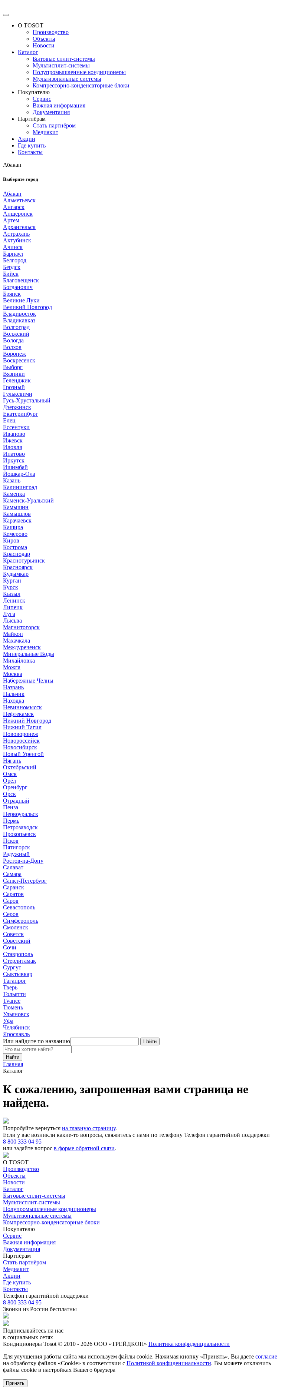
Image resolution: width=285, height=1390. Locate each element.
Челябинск (16, 1027)
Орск (9, 794)
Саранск (13, 887)
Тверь (10, 987)
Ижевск (13, 440)
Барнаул (13, 254)
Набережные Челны (28, 680)
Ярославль (16, 1034)
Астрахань (16, 233)
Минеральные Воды (28, 654)
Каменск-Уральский (28, 500)
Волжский (16, 334)
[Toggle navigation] (6, 15)
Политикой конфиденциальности (169, 1363)
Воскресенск (19, 360)
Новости (44, 45)
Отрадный (16, 800)
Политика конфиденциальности (189, 1344)
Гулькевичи (17, 394)
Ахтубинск (17, 240)
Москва (12, 674)
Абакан (12, 193)
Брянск (12, 294)
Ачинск (13, 247)
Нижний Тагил (22, 727)
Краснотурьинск (24, 560)
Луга (9, 614)
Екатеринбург (20, 414)
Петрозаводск (20, 827)
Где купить (32, 145)
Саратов (13, 894)
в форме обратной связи (84, 1148)
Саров (11, 901)
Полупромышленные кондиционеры (79, 72)
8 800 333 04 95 (22, 1141)
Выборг (13, 367)
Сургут (12, 967)
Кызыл (11, 594)
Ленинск (14, 600)
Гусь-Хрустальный (26, 400)
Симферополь (20, 921)
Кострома (15, 547)
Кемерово (15, 534)
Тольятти (14, 994)
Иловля (12, 447)
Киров (11, 540)
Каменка (14, 494)
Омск (10, 774)
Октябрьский (19, 767)
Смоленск (15, 927)
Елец (9, 420)
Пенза (10, 807)
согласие (266, 1356)
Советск (13, 934)
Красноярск (18, 567)
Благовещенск (21, 280)
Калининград (20, 487)
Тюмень (13, 1007)
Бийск (11, 274)
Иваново (14, 434)
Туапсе (11, 1001)
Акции (26, 139)
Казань (11, 480)
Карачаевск (17, 520)
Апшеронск (18, 213)
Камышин (16, 507)
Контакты (30, 152)
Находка (13, 700)
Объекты (44, 39)
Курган (12, 580)
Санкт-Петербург (25, 881)
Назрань (13, 687)
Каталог (28, 52)
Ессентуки (16, 427)
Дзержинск (17, 407)
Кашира (13, 527)
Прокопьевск (19, 834)
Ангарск (13, 207)
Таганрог (14, 981)
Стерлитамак (19, 961)
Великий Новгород (27, 307)
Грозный (14, 387)
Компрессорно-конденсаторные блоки (81, 85)
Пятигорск (16, 847)
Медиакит (45, 132)
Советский (16, 941)
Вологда (13, 340)
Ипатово (14, 454)
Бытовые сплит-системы (64, 59)
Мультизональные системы (67, 79)
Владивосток (19, 314)
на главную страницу (88, 1128)
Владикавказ (19, 320)
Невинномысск (22, 707)
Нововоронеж (20, 734)
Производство (51, 32)
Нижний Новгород (27, 720)
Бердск (11, 267)
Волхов (12, 347)
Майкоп (13, 634)
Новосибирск (20, 747)
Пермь (11, 820)
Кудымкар (16, 574)
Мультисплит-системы (61, 65)
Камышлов (17, 514)
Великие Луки (21, 300)
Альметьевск (19, 200)
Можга (11, 667)
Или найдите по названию (36, 1041)
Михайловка (19, 660)
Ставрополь (18, 954)
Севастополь (19, 907)
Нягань (12, 760)
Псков (11, 840)
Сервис (42, 99)
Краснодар (16, 554)
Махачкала (16, 640)
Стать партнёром (54, 125)
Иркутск (13, 460)
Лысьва (12, 620)
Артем (11, 220)
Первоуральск (20, 814)
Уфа (8, 1021)
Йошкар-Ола (19, 474)
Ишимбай (15, 467)
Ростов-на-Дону (23, 860)
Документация (51, 112)
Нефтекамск (18, 714)
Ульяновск (16, 1014)
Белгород (14, 260)
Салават (13, 867)
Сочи (9, 947)
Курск (10, 587)
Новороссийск (21, 740)
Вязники (14, 374)
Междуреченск (22, 647)
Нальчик (13, 694)
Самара (12, 874)
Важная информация (59, 105)
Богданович (18, 287)
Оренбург (15, 787)
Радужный (16, 854)
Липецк (13, 607)
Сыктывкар (17, 974)
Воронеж (14, 354)
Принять (15, 1383)
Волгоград (16, 327)
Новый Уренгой (23, 754)
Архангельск (19, 227)
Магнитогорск (21, 627)
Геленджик (17, 380)
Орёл (9, 780)
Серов (11, 914)
